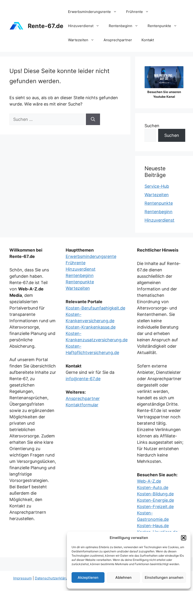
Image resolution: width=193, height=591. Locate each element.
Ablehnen (123, 577)
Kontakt (147, 40)
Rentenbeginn (120, 26)
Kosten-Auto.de (152, 487)
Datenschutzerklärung (53, 578)
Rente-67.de (45, 25)
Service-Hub (157, 186)
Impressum (22, 578)
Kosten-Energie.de (155, 500)
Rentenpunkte (159, 26)
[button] (183, 537)
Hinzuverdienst (80, 26)
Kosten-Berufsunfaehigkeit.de (95, 308)
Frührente (134, 11)
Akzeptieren (88, 577)
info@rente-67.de (83, 378)
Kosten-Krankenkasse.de (91, 327)
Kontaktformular (82, 404)
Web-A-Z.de (149, 481)
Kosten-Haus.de (153, 525)
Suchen (152, 125)
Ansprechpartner (118, 40)
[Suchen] (93, 119)
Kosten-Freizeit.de (155, 506)
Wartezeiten (78, 40)
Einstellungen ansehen (164, 577)
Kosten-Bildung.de (155, 493)
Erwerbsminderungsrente (89, 11)
